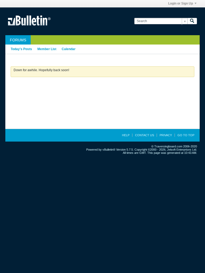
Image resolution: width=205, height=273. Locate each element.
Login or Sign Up (180, 3)
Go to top (186, 135)
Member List (46, 49)
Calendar (69, 49)
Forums (18, 40)
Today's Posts (21, 49)
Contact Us (144, 135)
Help (125, 135)
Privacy (166, 135)
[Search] (192, 21)
